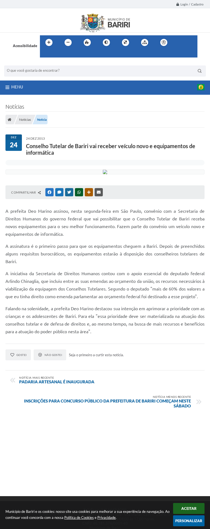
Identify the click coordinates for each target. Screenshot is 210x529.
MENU (17, 87)
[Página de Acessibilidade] (164, 42)
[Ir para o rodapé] (57, 53)
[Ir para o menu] (191, 42)
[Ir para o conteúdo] (179, 42)
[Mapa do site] (145, 42)
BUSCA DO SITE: (20, 62)
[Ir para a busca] (45, 53)
